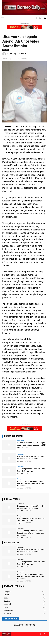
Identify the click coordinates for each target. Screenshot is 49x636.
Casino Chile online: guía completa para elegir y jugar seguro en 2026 (32, 444)
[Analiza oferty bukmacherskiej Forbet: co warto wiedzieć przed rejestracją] (9, 483)
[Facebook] (36, 18)
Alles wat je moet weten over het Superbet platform (31, 470)
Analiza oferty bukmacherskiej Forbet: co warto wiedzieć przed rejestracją (30, 483)
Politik (5, 50)
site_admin (20, 447)
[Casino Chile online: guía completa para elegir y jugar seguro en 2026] (9, 445)
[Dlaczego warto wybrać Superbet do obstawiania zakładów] (9, 458)
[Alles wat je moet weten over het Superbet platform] (9, 471)
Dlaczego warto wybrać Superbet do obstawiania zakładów (31, 457)
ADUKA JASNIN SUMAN (18, 54)
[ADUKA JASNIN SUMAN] (4, 54)
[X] (40, 18)
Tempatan (20, 440)
